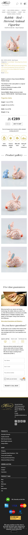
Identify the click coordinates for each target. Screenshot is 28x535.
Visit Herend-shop (22, 338)
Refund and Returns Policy (7, 460)
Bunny (25, 65)
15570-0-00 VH (11, 65)
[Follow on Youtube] (21, 421)
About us (3, 467)
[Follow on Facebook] (16, 421)
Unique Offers (4, 443)
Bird (2, 486)
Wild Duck (3, 484)
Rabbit (15, 69)
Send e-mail (14, 338)
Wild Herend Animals (13, 10)
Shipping (3, 451)
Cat (2, 490)
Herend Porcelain (8, 69)
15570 (5, 65)
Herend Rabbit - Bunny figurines (15, 62)
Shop (3, 10)
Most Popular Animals (6, 441)
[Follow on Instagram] (16, 424)
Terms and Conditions (6, 455)
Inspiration (3, 472)
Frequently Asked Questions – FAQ (9, 453)
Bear (2, 479)
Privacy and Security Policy (7, 457)
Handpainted (11, 67)
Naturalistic (4, 488)
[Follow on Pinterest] (24, 421)
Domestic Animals (5, 434)
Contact (3, 469)
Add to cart (17, 124)
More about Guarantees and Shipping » (11, 321)
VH (24, 69)
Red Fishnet (20, 69)
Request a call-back (11, 385)
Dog (2, 481)
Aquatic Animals (5, 436)
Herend (16, 67)
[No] (26, 528)
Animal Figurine (19, 65)
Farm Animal (4, 67)
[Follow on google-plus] (19, 421)
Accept (14, 531)
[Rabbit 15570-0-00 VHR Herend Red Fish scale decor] (14, 56)
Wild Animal (4, 71)
